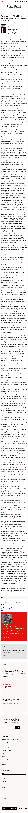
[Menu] (2, 1)
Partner (3, 790)
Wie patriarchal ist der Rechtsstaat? (10, 700)
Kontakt (3, 793)
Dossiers (4, 764)
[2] (21, 262)
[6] (15, 583)
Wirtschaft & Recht (6, 744)
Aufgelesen (6, 687)
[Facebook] (26, 1)
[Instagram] (24, 1)
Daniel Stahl (5, 668)
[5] (20, 551)
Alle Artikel (6, 637)
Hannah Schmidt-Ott (19, 697)
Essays (3, 756)
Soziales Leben (5, 736)
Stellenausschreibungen (7, 770)
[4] (14, 517)
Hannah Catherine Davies (8, 697)
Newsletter (4, 808)
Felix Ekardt (3, 14)
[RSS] (20, 1)
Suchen (17, 727)
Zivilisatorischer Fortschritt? (12, 671)
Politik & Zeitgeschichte (7, 742)
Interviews (4, 761)
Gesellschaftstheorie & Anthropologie (10, 739)
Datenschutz (4, 798)
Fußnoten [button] (4, 597)
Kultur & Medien (5, 747)
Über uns (4, 787)
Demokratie (11, 608)
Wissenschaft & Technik (7, 750)
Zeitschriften (4, 778)
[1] (13, 229)
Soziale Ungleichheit (11, 607)
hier (5, 655)
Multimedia (4, 781)
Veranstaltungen (5, 776)
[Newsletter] (15, 1)
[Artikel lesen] (3, 678)
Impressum (4, 795)
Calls (3, 773)
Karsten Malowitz (6, 684)
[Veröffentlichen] (17, 1)
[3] (25, 469)
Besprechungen (5, 759)
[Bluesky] (22, 1)
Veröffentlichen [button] (12, 808)
